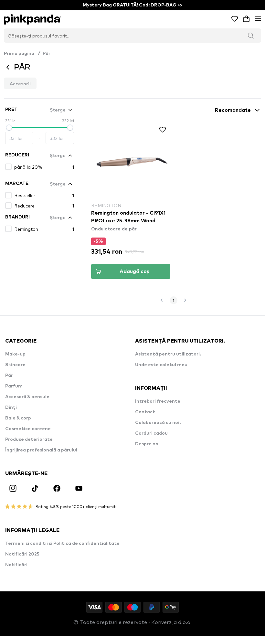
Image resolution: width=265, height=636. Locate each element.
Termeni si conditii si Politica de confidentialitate (62, 543)
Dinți (11, 407)
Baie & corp (18, 418)
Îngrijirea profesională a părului (41, 450)
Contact (145, 412)
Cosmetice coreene (28, 429)
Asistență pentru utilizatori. (168, 354)
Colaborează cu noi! (158, 422)
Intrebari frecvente (157, 401)
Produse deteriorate (29, 439)
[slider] (9, 127)
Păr (46, 53)
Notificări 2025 (22, 554)
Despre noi (147, 444)
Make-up (15, 354)
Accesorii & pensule (27, 397)
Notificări (16, 565)
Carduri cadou (151, 433)
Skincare (15, 365)
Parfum (14, 386)
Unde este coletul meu (161, 365)
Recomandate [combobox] (233, 110)
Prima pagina (22, 53)
